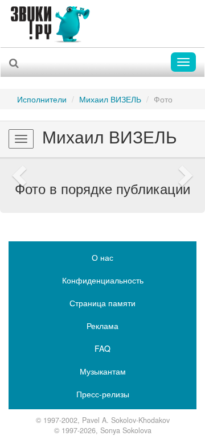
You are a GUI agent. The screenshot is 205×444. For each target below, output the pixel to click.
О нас (102, 257)
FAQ (102, 348)
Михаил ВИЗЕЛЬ (110, 99)
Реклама (102, 325)
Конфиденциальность (103, 280)
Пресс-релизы (102, 394)
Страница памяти (102, 303)
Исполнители (42, 99)
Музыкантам (103, 371)
